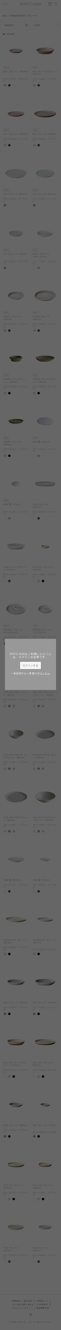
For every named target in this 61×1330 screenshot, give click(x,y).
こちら (46, 673)
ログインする (30, 665)
